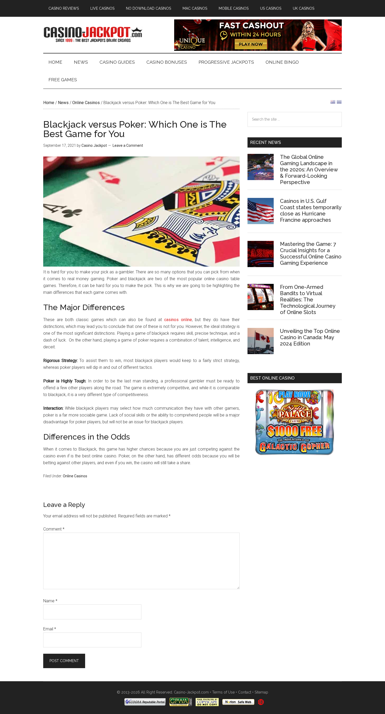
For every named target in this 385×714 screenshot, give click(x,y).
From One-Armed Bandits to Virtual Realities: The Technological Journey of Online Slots (307, 299)
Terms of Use (223, 692)
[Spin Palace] (294, 453)
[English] (333, 103)
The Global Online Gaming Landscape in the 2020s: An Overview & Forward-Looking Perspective (309, 169)
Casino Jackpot (93, 34)
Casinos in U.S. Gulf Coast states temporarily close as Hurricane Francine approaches (310, 210)
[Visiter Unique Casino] (258, 49)
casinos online (178, 319)
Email (49, 628)
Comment (53, 529)
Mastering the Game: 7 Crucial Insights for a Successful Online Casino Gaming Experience (311, 253)
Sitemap (261, 692)
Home (48, 102)
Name (50, 600)
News (63, 102)
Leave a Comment (128, 145)
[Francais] (339, 103)
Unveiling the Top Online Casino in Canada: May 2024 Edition (310, 337)
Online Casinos (86, 102)
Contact (244, 692)
